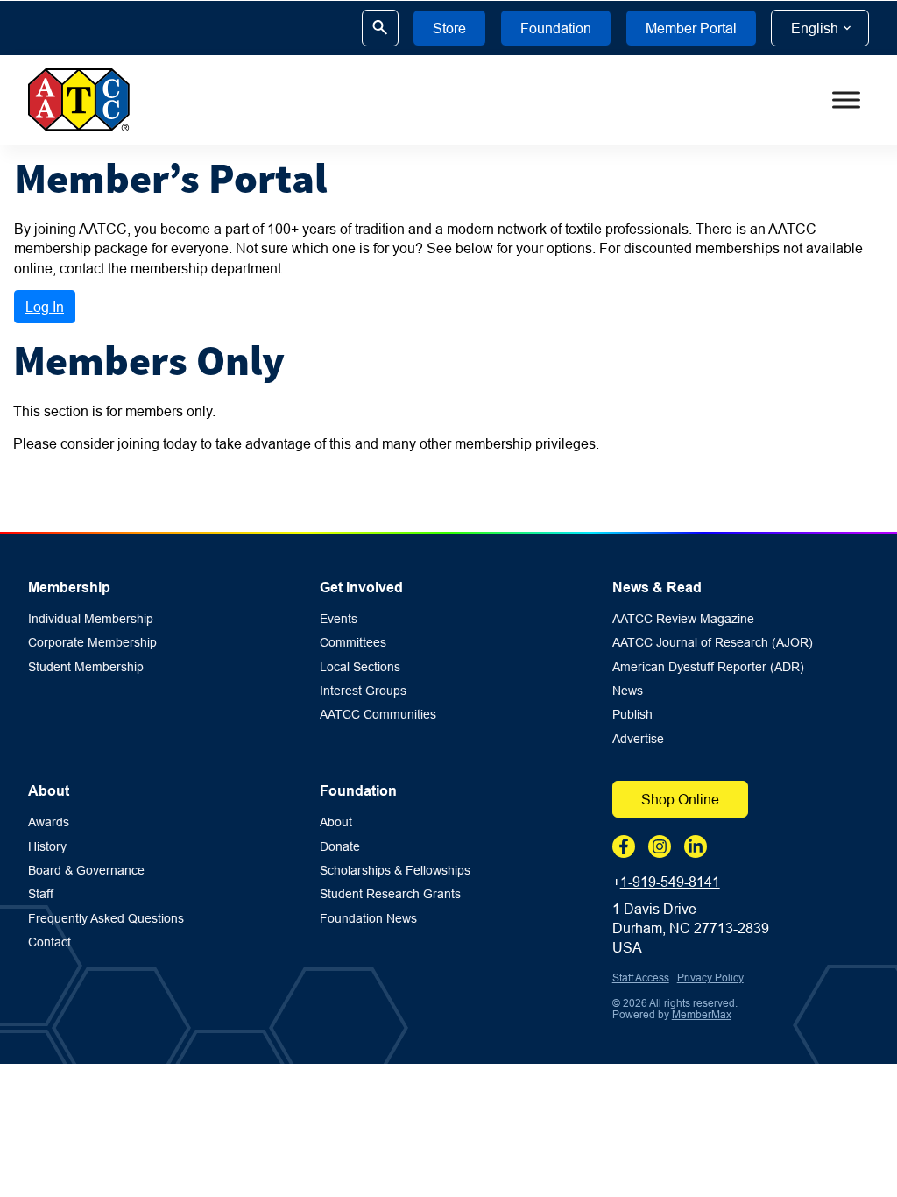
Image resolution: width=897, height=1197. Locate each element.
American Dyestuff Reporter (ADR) (708, 667)
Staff (40, 894)
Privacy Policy (710, 977)
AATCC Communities (378, 714)
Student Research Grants (390, 894)
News (627, 691)
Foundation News (368, 918)
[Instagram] (659, 846)
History (47, 846)
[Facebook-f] (623, 846)
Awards (48, 822)
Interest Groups (363, 691)
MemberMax (701, 1014)
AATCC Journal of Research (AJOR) (712, 642)
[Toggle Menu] (846, 100)
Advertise (638, 739)
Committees (353, 642)
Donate (340, 846)
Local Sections (360, 667)
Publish (632, 714)
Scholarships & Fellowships (395, 870)
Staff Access (640, 977)
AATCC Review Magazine (683, 619)
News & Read (657, 587)
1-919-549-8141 (670, 881)
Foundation (358, 791)
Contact (49, 942)
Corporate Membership (92, 642)
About (48, 791)
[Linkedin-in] (695, 846)
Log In (44, 307)
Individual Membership (90, 619)
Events (338, 619)
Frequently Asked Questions (106, 918)
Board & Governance (86, 870)
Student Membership (86, 667)
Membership (69, 587)
